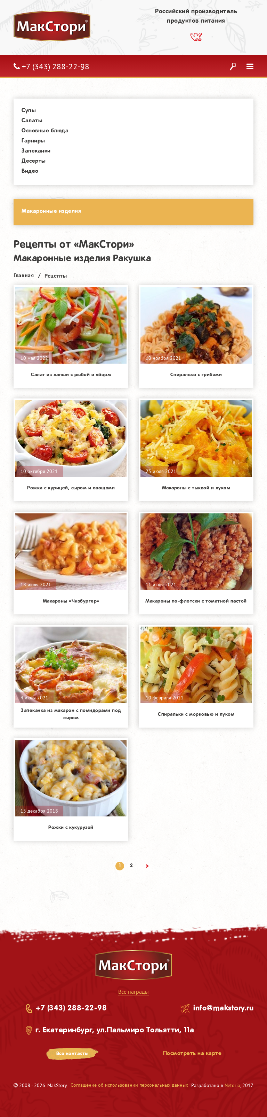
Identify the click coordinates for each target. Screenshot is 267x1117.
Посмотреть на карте (192, 1053)
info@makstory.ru (223, 1008)
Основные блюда (45, 130)
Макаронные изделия (51, 211)
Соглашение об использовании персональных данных (129, 1085)
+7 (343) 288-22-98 (71, 1008)
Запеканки (36, 151)
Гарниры (33, 140)
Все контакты (72, 1053)
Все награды (133, 991)
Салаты (32, 120)
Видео (30, 171)
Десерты (34, 161)
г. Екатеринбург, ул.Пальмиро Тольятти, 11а (114, 1030)
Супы (29, 110)
